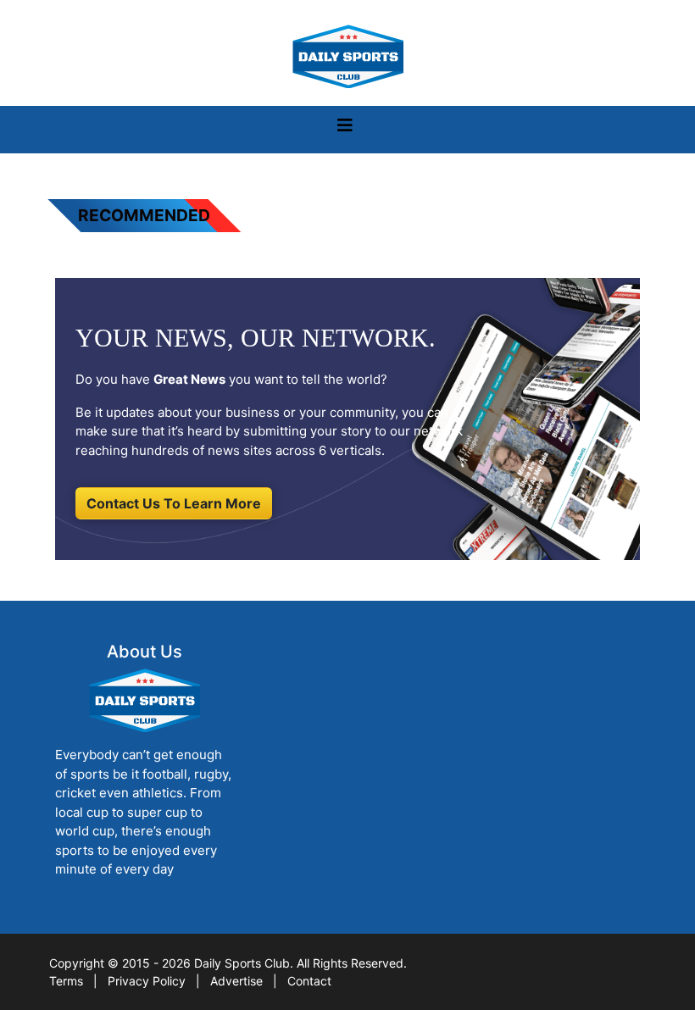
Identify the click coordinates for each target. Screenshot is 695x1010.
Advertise (236, 981)
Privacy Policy (147, 981)
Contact (309, 981)
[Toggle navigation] (345, 130)
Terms (66, 981)
